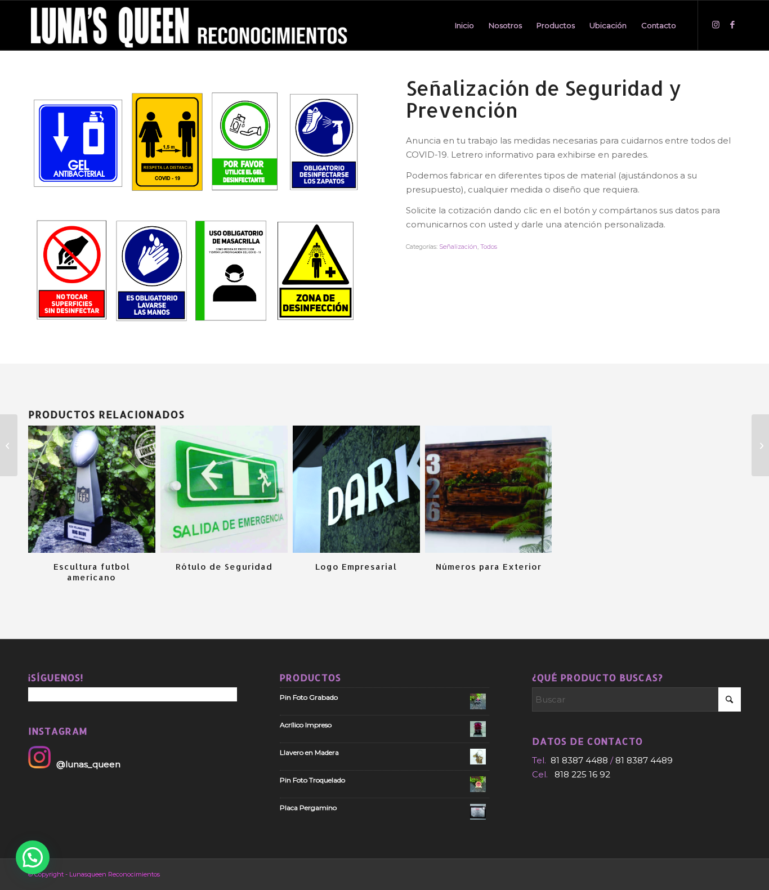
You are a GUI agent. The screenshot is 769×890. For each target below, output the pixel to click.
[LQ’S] (191, 25)
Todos (488, 247)
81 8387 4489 (644, 760)
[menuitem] (464, 25)
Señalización (458, 247)
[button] (33, 857)
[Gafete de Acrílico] (760, 445)
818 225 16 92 (582, 774)
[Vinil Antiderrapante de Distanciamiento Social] (8, 445)
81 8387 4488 (579, 760)
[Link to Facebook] (732, 24)
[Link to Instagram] (715, 24)
